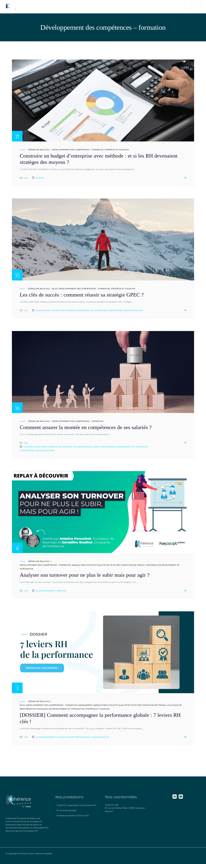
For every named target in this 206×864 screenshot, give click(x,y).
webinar (61, 591)
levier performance (63, 310)
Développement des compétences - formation (77, 150)
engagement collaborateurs (75, 447)
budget (40, 178)
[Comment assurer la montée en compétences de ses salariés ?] (103, 372)
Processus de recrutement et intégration (60, 709)
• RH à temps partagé (65, 810)
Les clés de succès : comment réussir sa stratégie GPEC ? (82, 295)
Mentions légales (44, 853)
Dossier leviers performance (40, 447)
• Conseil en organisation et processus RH (75, 805)
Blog (55, 289)
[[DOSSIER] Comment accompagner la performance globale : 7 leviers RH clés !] (103, 652)
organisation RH (133, 310)
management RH (85, 310)
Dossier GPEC (43, 310)
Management (85, 705)
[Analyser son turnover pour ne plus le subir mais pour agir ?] (103, 512)
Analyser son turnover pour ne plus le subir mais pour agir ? (85, 575)
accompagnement (46, 591)
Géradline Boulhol (39, 150)
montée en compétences (109, 310)
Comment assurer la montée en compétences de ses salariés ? (86, 427)
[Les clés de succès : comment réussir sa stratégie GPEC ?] (103, 239)
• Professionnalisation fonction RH (72, 815)
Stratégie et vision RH (117, 150)
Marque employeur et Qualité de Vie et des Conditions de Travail (108, 565)
